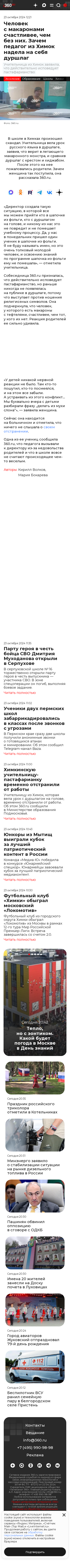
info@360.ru (35, 1440)
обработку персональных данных (23, 1534)
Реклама (35, 1455)
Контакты (35, 1425)
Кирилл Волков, (32, 470)
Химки (59, 78)
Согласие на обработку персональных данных (35, 1510)
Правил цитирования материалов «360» (35, 1501)
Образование (31, 78)
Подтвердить (35, 1552)
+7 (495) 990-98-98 (35, 1447)
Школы (48, 78)
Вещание (35, 1433)
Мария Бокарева (33, 475)
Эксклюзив (12, 78)
